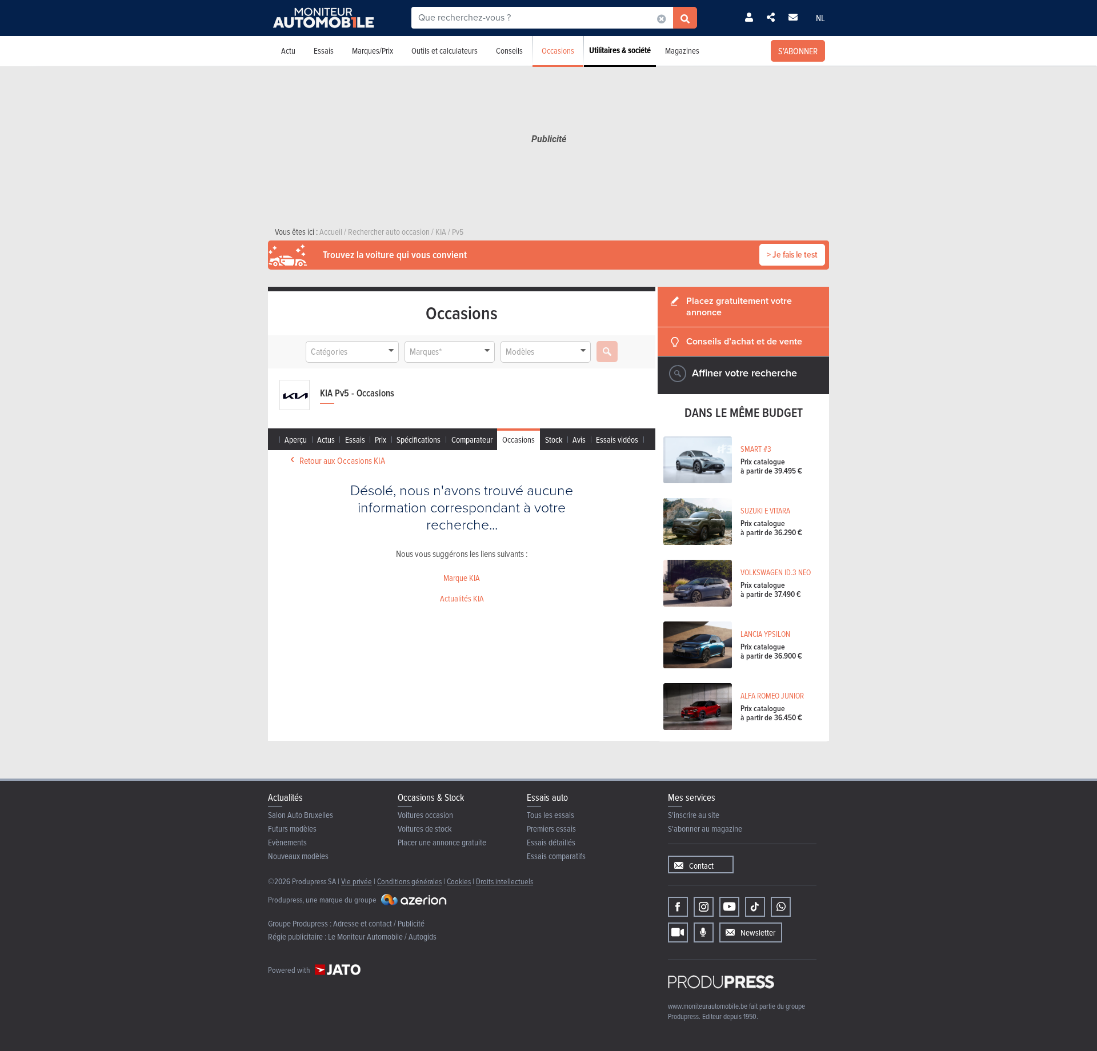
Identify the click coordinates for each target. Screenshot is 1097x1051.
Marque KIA (461, 578)
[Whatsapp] (781, 907)
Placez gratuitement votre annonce (739, 306)
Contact (701, 866)
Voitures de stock (425, 829)
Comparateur (472, 439)
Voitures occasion (425, 815)
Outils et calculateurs (444, 51)
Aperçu (296, 439)
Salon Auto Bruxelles (300, 815)
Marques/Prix (372, 51)
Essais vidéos (617, 439)
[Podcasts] (704, 932)
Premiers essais (551, 829)
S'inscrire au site (693, 815)
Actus (326, 439)
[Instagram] (704, 907)
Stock (554, 439)
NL (820, 17)
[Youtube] (729, 907)
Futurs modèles (292, 829)
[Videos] (678, 932)
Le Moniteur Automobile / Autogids (382, 936)
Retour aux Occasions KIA (342, 460)
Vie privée (356, 881)
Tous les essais (550, 815)
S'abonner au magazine (705, 829)
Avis (579, 439)
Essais (324, 51)
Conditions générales (409, 881)
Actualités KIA (462, 598)
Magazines (682, 51)
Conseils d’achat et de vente (744, 341)
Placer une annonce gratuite (442, 842)
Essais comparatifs (556, 856)
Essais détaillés (551, 842)
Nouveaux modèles (298, 856)
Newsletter (757, 932)
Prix (380, 439)
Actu (288, 51)
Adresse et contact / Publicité (379, 923)
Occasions (558, 51)
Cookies (459, 881)
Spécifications (419, 439)
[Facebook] (678, 907)
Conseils (509, 51)
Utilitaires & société (620, 50)
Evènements (287, 842)
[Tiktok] (755, 907)
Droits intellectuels (504, 881)
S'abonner (798, 51)
